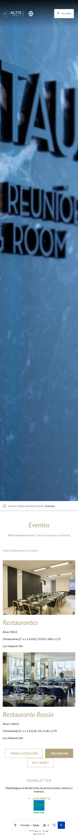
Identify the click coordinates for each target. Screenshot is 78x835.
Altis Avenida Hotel (31, 506)
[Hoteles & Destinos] (6, 14)
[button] (61, 825)
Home (12, 506)
